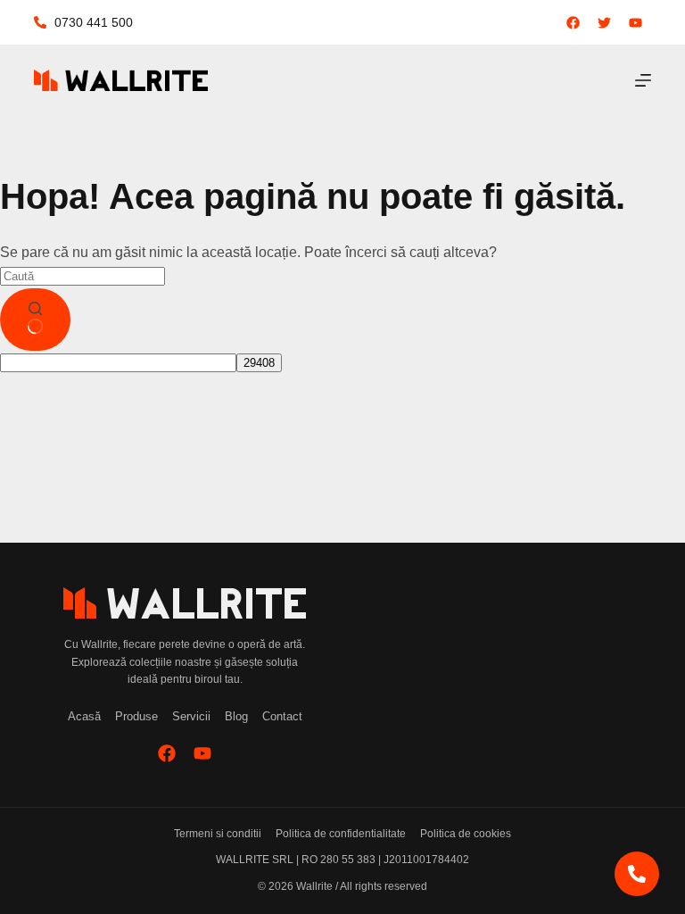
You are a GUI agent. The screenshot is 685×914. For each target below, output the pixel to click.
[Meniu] (643, 80)
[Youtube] (202, 753)
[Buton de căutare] (35, 319)
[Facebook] (167, 753)
